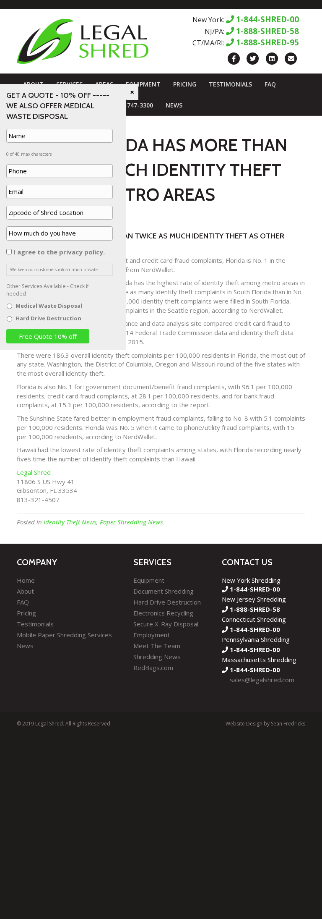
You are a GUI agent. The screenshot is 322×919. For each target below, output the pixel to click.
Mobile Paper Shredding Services (64, 635)
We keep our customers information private (54, 269)
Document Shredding (163, 591)
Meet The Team (156, 645)
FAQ (270, 84)
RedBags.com (153, 667)
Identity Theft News (70, 522)
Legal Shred (34, 472)
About (25, 591)
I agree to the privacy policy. (59, 252)
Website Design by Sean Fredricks (265, 723)
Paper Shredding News (131, 522)
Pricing (184, 84)
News (174, 105)
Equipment (143, 84)
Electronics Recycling (163, 613)
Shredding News (157, 656)
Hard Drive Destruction (167, 602)
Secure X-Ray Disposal (165, 624)
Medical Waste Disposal (49, 305)
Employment (151, 635)
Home (26, 580)
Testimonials (230, 84)
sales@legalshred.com (262, 680)
